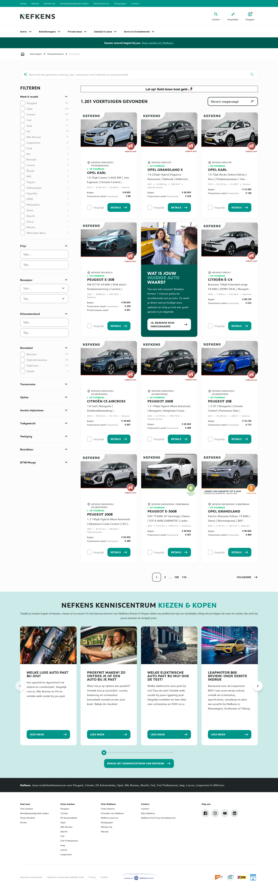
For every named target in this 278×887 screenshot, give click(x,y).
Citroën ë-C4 (220, 279)
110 (184, 577)
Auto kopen (36, 53)
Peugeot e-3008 (162, 511)
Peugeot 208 (220, 401)
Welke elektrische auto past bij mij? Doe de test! (168, 676)
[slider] (103, 752)
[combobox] (44, 254)
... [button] (170, 577)
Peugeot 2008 (160, 401)
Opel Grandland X (165, 169)
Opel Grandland (224, 511)
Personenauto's (55, 53)
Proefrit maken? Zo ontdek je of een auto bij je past (106, 676)
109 (176, 577)
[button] (247, 577)
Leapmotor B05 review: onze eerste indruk (227, 676)
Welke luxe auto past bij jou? (47, 674)
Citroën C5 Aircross (106, 401)
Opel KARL (96, 172)
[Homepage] (22, 54)
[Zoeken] (252, 74)
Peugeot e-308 (100, 279)
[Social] (205, 813)
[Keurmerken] (219, 877)
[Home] (37, 16)
